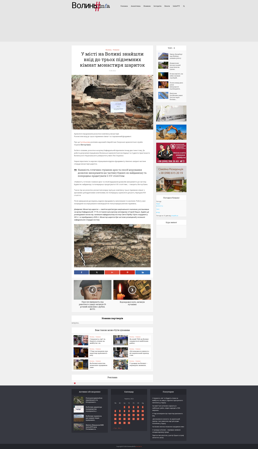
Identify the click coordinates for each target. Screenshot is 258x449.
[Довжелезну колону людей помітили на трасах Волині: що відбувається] (164, 65)
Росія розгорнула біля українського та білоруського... (94, 400)
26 (143, 419)
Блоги (167, 6)
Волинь (109, 50)
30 (129, 423)
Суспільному (85, 142)
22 (124, 419)
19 (143, 415)
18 (138, 415)
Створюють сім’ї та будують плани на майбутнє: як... (97, 341)
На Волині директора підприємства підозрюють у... (94, 409)
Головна (124, 6)
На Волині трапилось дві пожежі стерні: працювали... (94, 418)
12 (143, 411)
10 (133, 411)
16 (129, 415)
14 (120, 415)
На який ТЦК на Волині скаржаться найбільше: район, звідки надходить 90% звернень (166, 408)
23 (129, 419)
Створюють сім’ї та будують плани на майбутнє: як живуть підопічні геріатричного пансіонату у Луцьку (167, 400)
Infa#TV (176, 6)
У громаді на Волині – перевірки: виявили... (138, 364)
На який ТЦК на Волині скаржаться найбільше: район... (139, 341)
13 (115, 415)
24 (133, 419)
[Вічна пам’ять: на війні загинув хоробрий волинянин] (164, 75)
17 (133, 415)
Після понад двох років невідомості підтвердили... (176, 86)
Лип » (119, 428)
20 (115, 419)
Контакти (139, 446)
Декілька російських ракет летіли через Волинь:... (176, 96)
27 (115, 423)
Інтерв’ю (157, 6)
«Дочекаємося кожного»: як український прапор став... (139, 353)
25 (138, 419)
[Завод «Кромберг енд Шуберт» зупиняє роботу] (164, 56)
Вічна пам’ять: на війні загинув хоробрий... (176, 76)
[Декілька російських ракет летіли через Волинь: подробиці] (164, 95)
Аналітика (135, 6)
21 (120, 419)
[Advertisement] (129, 27)
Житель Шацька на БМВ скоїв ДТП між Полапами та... (95, 427)
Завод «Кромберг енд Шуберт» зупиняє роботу (176, 56)
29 (124, 423)
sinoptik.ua (174, 216)
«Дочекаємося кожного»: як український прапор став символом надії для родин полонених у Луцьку (166, 421)
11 (138, 411)
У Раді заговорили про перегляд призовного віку (99, 353)
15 (124, 415)
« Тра (115, 428)
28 (120, 423)
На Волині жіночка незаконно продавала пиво (98, 365)
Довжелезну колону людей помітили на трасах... (175, 66)
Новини (147, 6)
